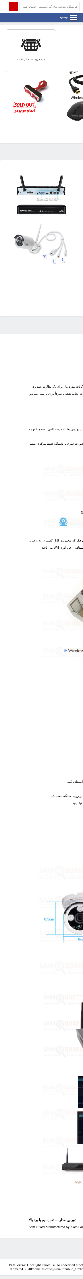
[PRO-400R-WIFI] (41, 216)
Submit (14, 7)
